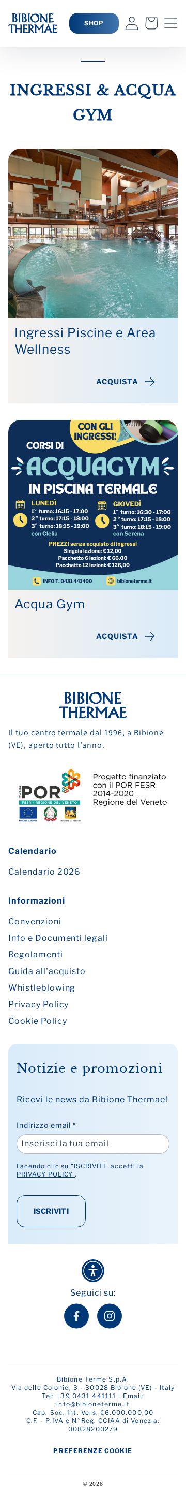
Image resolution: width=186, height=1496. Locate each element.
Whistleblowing (41, 988)
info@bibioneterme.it (92, 1404)
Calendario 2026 (44, 872)
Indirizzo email (46, 1125)
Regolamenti (35, 955)
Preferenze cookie (92, 1451)
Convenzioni (34, 921)
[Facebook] (76, 1316)
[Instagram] (109, 1316)
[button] (171, 23)
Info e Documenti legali (58, 938)
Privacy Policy (38, 1004)
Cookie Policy (37, 1021)
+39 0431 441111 (86, 1396)
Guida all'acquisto (47, 971)
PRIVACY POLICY (46, 1174)
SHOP (94, 23)
